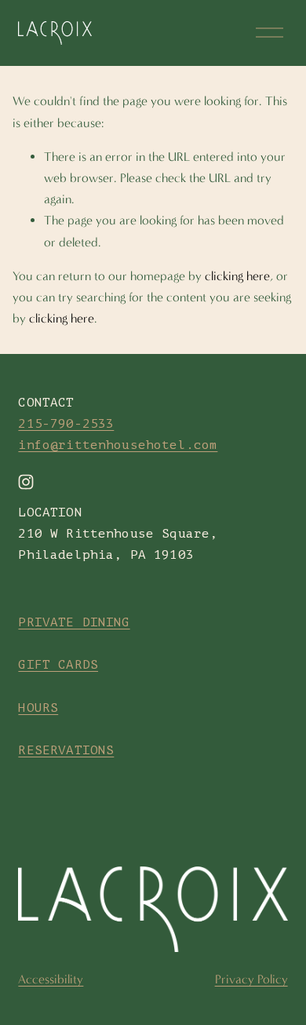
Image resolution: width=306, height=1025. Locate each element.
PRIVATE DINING (73, 622)
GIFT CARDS (58, 664)
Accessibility (50, 979)
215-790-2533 (66, 424)
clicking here (237, 275)
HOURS (38, 708)
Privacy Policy (251, 979)
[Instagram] (26, 482)
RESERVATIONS (66, 750)
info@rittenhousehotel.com (117, 445)
